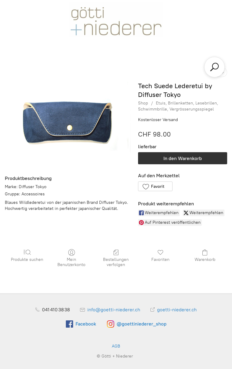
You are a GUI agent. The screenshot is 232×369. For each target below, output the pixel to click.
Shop (143, 103)
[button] (155, 186)
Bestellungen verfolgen (116, 262)
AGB (116, 346)
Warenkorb (205, 259)
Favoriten (160, 259)
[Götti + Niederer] (116, 19)
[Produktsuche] (214, 67)
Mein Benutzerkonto (71, 262)
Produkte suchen (27, 259)
